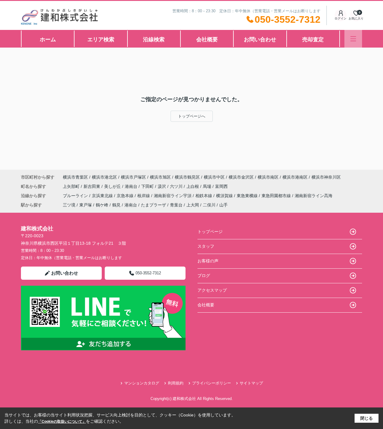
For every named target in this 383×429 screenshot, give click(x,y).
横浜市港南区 (295, 177)
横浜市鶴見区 (187, 177)
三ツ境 (69, 205)
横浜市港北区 (104, 177)
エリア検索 (100, 39)
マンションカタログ (141, 383)
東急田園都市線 (277, 195)
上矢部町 (72, 186)
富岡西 (221, 186)
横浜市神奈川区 (326, 177)
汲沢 (162, 186)
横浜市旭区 (160, 177)
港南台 (132, 186)
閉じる (366, 418)
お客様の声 (207, 260)
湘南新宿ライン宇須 (173, 195)
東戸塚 (85, 205)
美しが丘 (113, 186)
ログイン (340, 18)
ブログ (203, 275)
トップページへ (191, 116)
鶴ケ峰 (102, 205)
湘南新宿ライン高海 (313, 195)
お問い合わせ (260, 39)
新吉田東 (92, 186)
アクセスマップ (212, 290)
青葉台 (176, 205)
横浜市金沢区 (241, 177)
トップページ (210, 231)
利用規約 (175, 383)
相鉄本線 (204, 195)
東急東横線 (248, 195)
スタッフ (205, 246)
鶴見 (116, 205)
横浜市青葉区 (75, 177)
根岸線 (144, 195)
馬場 (207, 186)
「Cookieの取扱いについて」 (62, 421)
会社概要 (207, 39)
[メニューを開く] (353, 39)
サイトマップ (251, 383)
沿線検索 (154, 39)
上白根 (193, 186)
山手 (223, 205)
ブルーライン (76, 195)
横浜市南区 (268, 177)
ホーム (48, 39)
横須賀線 (225, 195)
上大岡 (192, 205)
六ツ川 (177, 186)
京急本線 (126, 195)
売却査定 (313, 39)
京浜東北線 (103, 195)
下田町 (148, 186)
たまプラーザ (153, 205)
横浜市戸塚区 (133, 177)
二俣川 (209, 205)
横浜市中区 (214, 177)
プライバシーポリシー (211, 383)
